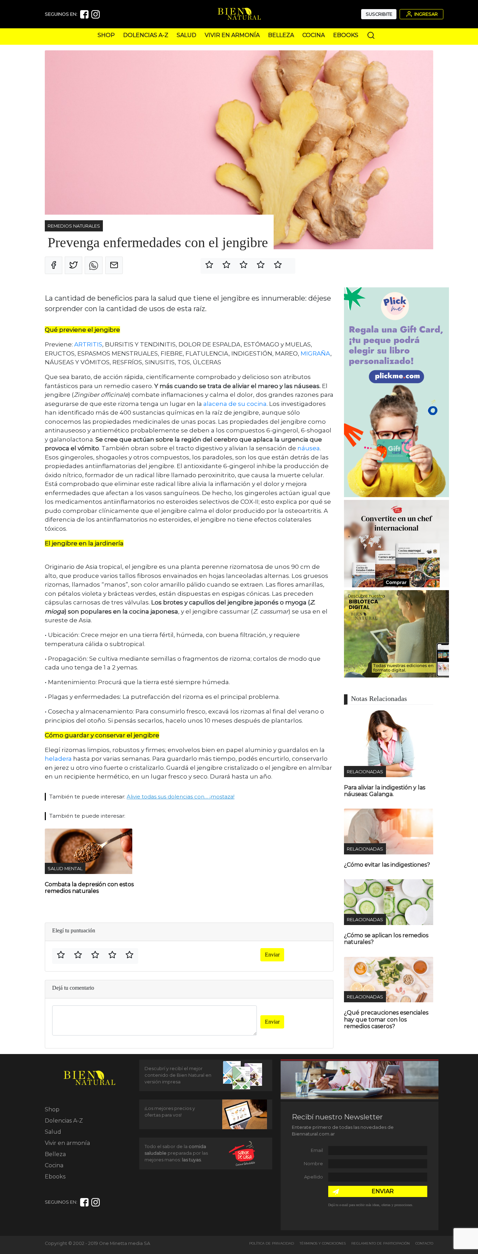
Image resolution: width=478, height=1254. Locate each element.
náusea (308, 448)
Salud (186, 35)
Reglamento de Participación (380, 1243)
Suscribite (379, 14)
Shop (106, 35)
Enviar (272, 955)
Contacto (424, 1243)
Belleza (281, 35)
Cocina (313, 35)
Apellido (313, 1177)
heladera (58, 758)
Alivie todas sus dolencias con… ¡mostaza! (180, 796)
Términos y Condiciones (323, 1243)
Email (317, 1150)
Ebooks (345, 35)
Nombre (313, 1163)
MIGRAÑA (315, 353)
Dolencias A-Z (145, 35)
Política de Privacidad (271, 1243)
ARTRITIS (88, 344)
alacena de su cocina (235, 403)
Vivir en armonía (232, 35)
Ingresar (425, 14)
